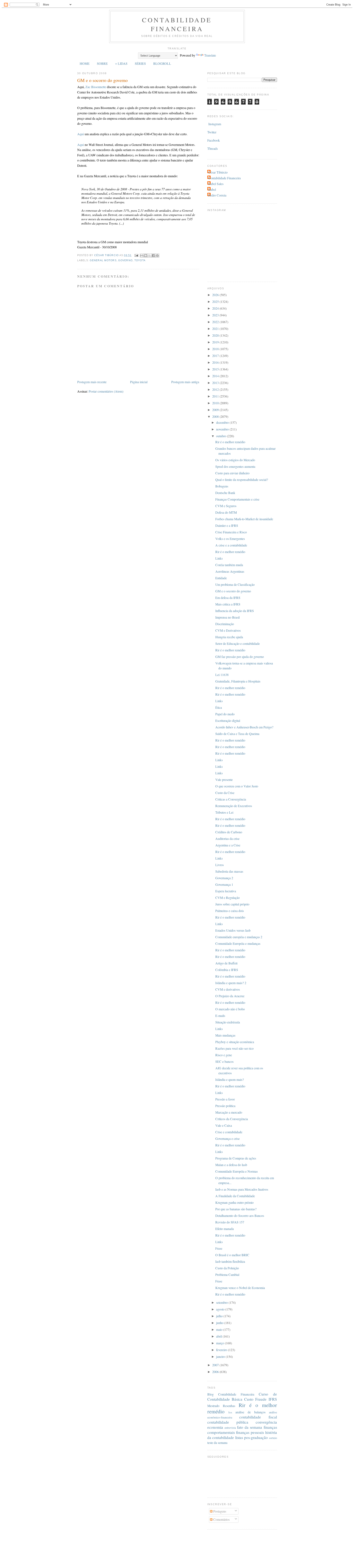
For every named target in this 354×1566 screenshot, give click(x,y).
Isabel (212, 189)
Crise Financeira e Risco (231, 532)
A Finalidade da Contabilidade (235, 1196)
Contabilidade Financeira (177, 24)
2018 (216, 349)
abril (219, 1336)
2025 (216, 301)
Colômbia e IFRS (226, 970)
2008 (216, 416)
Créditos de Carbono (228, 832)
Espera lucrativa (225, 891)
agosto (220, 1309)
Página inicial (139, 382)
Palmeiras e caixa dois (229, 910)
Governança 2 (224, 878)
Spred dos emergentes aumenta (235, 466)
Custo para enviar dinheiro (232, 473)
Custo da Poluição (227, 1268)
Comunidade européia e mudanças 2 (238, 937)
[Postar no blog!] (146, 255)
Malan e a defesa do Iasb (231, 1165)
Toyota (140, 260)
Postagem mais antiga (185, 382)
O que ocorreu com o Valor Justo (236, 786)
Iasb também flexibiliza (230, 1261)
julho (220, 1316)
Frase (218, 1248)
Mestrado (213, 1406)
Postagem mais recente (92, 382)
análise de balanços (250, 1412)
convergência (266, 1422)
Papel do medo (225, 714)
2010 (216, 403)
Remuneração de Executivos (233, 806)
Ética (218, 707)
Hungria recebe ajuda (229, 637)
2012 (216, 389)
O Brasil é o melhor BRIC (232, 1255)
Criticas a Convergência (230, 799)
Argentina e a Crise (227, 845)
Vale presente (224, 779)
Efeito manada (224, 1228)
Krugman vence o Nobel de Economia (240, 1288)
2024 (216, 308)
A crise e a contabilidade (231, 545)
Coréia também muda (229, 565)
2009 (216, 410)
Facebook (213, 140)
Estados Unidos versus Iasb (233, 930)
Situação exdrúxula (227, 1022)
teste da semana (217, 1442)
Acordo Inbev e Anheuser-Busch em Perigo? (244, 727)
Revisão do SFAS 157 (229, 1222)
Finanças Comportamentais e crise (237, 499)
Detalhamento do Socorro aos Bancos (239, 1215)
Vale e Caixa (223, 1125)
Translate (210, 55)
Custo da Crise (224, 792)
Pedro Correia (217, 195)
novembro (223, 429)
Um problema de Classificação (235, 584)
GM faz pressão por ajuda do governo (239, 656)
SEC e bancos (224, 1061)
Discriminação (224, 624)
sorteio (273, 1438)
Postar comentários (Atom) (106, 391)
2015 (216, 369)
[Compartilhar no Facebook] (153, 255)
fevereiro (222, 1350)
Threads (212, 148)
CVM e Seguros (225, 506)
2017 (216, 355)
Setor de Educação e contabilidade (237, 643)
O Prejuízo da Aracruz (229, 996)
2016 (216, 362)
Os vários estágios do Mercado (235, 460)
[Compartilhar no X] (150, 255)
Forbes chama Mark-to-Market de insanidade (244, 519)
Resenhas (229, 1406)
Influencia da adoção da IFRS (234, 611)
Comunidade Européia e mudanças (237, 943)
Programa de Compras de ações (235, 1158)
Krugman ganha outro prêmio (234, 1202)
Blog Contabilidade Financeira (230, 1394)
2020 (216, 335)
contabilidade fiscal (258, 1417)
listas (239, 1437)
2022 (216, 322)
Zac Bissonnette (95, 87)
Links (219, 558)
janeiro (221, 1356)
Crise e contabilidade (228, 1132)
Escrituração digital (227, 720)
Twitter (211, 132)
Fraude (261, 1399)
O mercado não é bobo (230, 1009)
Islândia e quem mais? (229, 1079)
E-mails (220, 1015)
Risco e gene (223, 1055)
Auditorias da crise (227, 838)
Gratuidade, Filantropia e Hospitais (237, 681)
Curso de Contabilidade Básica (242, 1396)
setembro (222, 1302)
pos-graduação (256, 1437)
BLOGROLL (162, 63)
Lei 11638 (222, 674)
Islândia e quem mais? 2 (230, 983)
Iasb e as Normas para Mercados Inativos (241, 1189)
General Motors (103, 260)
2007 (216, 1365)
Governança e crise (227, 1138)
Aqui (80, 134)
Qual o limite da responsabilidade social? (241, 479)
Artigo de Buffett (226, 963)
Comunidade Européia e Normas (236, 1171)
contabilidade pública (227, 1422)
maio (219, 1329)
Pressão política (225, 1106)
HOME (85, 63)
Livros (219, 865)
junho (220, 1323)
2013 (216, 382)
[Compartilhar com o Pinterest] (157, 255)
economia (215, 1427)
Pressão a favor (225, 1099)
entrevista (230, 1428)
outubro (221, 436)
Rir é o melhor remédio (230, 442)
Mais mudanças (225, 1035)
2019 (216, 342)
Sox (230, 1412)
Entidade (221, 578)
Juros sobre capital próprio (232, 904)
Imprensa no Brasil (227, 617)
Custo (248, 1399)
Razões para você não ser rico (234, 1048)
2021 (216, 328)
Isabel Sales (216, 184)
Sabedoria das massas (229, 871)
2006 (216, 1372)
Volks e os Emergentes (230, 538)
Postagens (219, 1511)
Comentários (221, 1519)
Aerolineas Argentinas (229, 571)
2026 (216, 295)
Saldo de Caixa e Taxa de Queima (237, 733)
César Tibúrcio (218, 172)
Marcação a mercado (228, 1112)
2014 (216, 376)
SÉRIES (140, 63)
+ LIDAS (121, 63)
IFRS (273, 1399)
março (220, 1343)
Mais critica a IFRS (227, 604)
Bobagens (221, 486)
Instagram (214, 124)
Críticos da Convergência (231, 1119)
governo (125, 260)
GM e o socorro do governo (233, 591)
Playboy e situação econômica (234, 1042)
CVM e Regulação (227, 897)
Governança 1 (224, 884)
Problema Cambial (227, 1274)
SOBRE (102, 63)
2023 (216, 315)
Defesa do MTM (226, 512)
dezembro (223, 422)
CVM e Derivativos (228, 630)
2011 (216, 396)
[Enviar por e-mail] (142, 255)
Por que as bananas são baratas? (235, 1209)
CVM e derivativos (227, 989)
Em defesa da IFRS (227, 597)
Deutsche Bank (225, 493)
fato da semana (249, 1427)
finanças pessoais (250, 1432)
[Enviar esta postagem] (136, 255)
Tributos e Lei (224, 812)
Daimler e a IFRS (226, 525)
